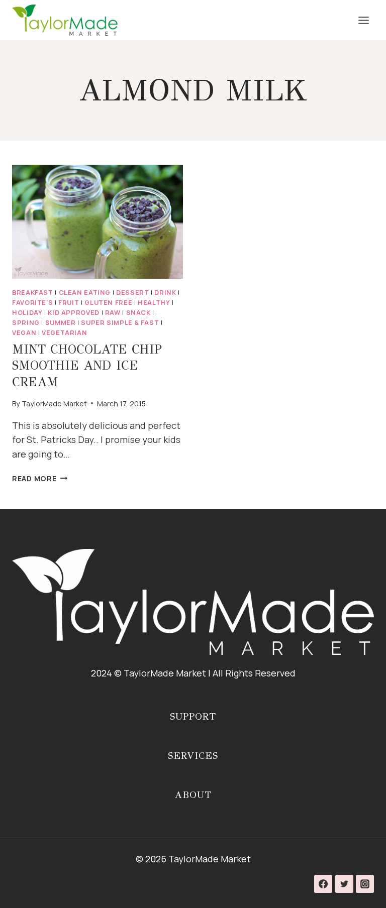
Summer (60, 322)
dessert (132, 292)
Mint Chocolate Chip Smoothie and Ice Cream (87, 366)
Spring (26, 322)
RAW (113, 312)
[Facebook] (323, 884)
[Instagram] (365, 884)
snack (138, 312)
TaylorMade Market (54, 403)
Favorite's (32, 302)
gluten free (108, 302)
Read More (39, 478)
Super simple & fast (120, 322)
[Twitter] (344, 884)
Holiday (27, 312)
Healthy (154, 302)
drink (165, 292)
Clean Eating (85, 292)
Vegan (24, 332)
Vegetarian (64, 332)
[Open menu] (363, 20)
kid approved (74, 312)
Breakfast (32, 292)
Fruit (68, 302)
